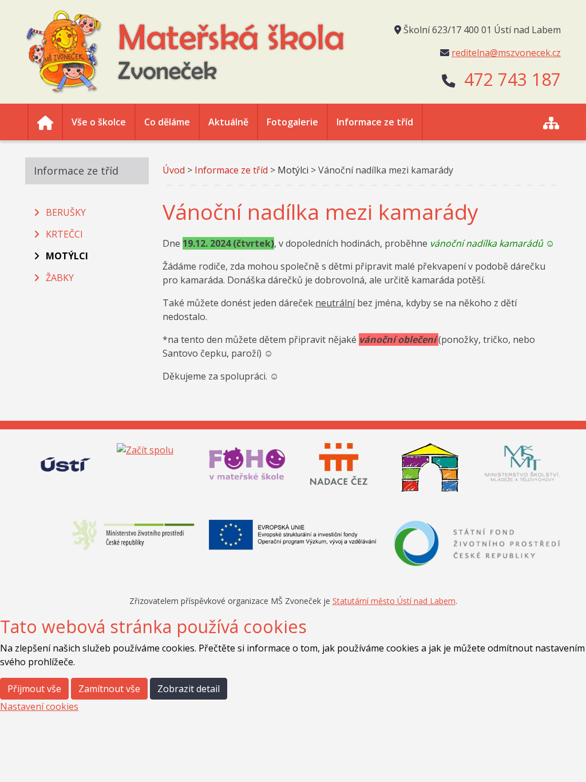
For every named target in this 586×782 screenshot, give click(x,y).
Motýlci (67, 256)
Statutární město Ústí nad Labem (394, 600)
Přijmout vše (34, 688)
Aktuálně (228, 122)
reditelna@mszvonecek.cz (506, 52)
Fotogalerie (292, 122)
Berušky (66, 212)
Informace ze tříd (374, 122)
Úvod (174, 170)
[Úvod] (45, 122)
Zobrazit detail (188, 688)
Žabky (60, 277)
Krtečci (64, 234)
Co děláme (167, 122)
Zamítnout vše (109, 688)
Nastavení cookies (39, 706)
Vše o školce (99, 122)
